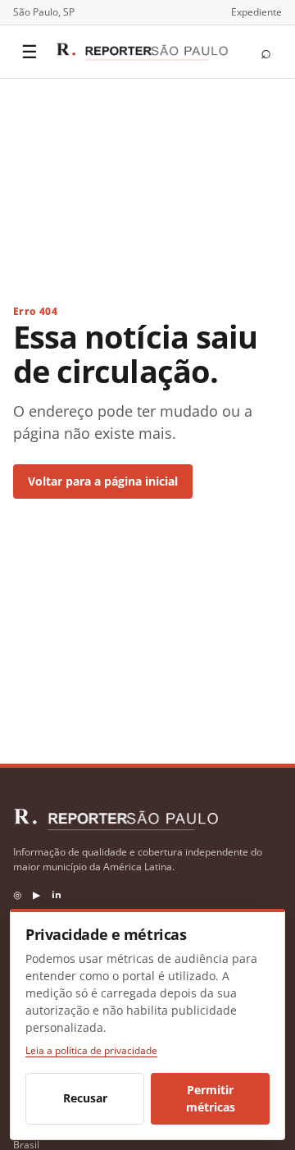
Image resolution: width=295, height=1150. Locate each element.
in (56, 894)
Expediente (256, 12)
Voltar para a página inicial (103, 481)
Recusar (85, 1098)
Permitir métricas (210, 1099)
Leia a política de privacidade (91, 1050)
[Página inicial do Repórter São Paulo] (142, 52)
